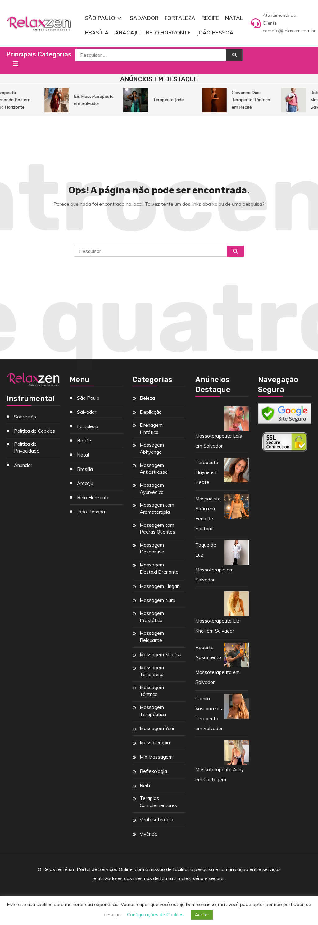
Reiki (145, 785)
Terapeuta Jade (164, 99)
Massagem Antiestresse (154, 468)
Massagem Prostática (152, 616)
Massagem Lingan (159, 586)
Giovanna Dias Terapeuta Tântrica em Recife (247, 100)
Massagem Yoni (157, 728)
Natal (234, 18)
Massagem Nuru (157, 600)
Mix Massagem (156, 757)
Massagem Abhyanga (152, 448)
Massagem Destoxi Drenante (159, 568)
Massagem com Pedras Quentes (157, 528)
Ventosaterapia (156, 820)
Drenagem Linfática (151, 428)
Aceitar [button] (202, 914)
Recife (210, 18)
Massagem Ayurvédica (152, 488)
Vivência (148, 834)
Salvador (144, 18)
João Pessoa (215, 32)
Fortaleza (180, 18)
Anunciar (23, 465)
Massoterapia (155, 743)
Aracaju (127, 32)
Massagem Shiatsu (160, 654)
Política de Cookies (34, 431)
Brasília (97, 32)
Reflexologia (153, 771)
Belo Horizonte (168, 32)
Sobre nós (25, 417)
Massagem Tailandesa (152, 671)
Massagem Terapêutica (153, 710)
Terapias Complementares (158, 801)
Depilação (151, 412)
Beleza (147, 398)
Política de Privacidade (26, 447)
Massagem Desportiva (152, 548)
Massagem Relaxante (152, 636)
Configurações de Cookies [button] (155, 915)
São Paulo (100, 18)
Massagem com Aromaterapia (157, 508)
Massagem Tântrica (152, 690)
